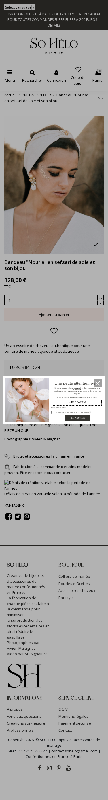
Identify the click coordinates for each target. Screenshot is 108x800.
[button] (97, 383)
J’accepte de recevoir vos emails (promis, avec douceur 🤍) (73, 412)
